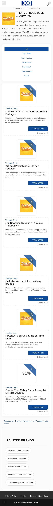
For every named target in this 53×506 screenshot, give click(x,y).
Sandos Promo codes (17, 466)
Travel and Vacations (23, 421)
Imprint (23, 496)
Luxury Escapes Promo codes (20, 482)
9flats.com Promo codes (18, 450)
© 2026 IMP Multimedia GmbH (26, 502)
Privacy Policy (11, 496)
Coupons (7, 421)
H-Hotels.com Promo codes (19, 474)
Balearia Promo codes (17, 458)
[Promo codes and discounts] (26, 4)
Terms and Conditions (39, 496)
